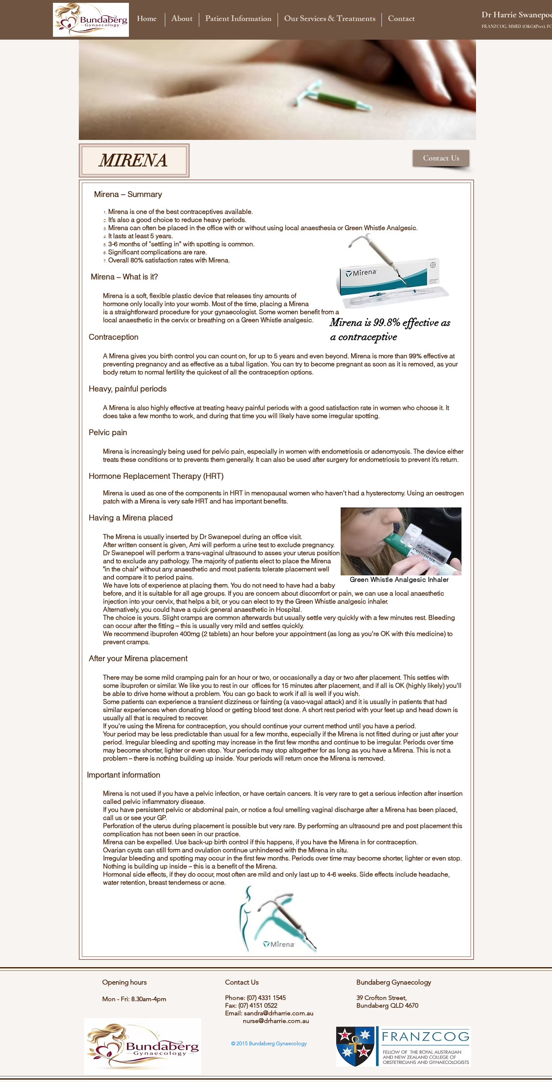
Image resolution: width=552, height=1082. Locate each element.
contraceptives (201, 211)
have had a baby (310, 585)
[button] (182, 20)
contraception (206, 726)
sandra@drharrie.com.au (279, 1013)
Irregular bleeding (151, 742)
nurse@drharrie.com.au (276, 1021)
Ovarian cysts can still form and (149, 850)
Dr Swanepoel (220, 537)
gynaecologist (235, 312)
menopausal (270, 493)
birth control (177, 356)
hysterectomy (385, 493)
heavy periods (224, 220)
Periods (303, 858)
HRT (236, 493)
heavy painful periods (257, 408)
